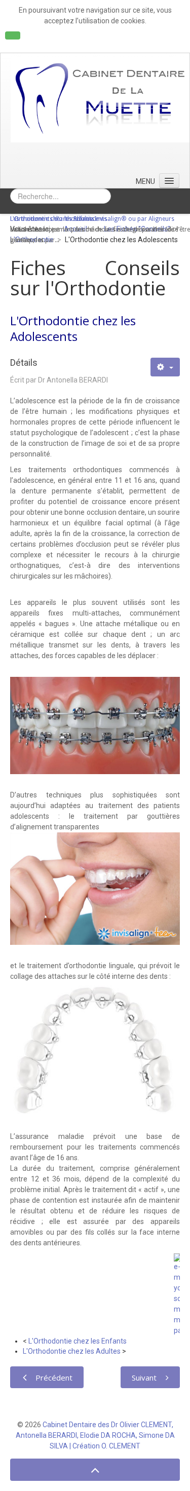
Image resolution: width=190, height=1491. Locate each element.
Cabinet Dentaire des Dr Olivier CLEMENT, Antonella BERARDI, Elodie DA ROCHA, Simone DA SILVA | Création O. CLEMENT (95, 1435)
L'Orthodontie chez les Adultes (72, 1351)
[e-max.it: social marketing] (177, 1294)
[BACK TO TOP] (95, 1470)
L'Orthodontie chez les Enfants (77, 1341)
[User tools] (165, 367)
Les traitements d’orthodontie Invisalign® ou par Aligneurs (92, 218)
